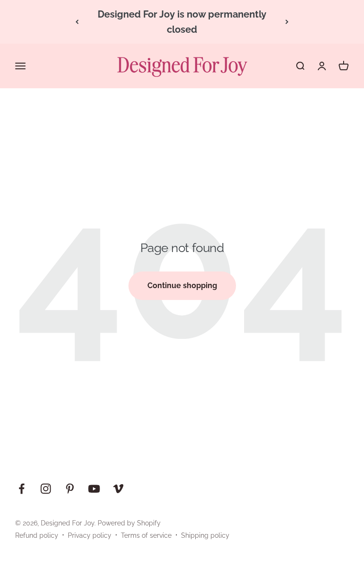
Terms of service (146, 535)
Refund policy (36, 535)
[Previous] (77, 22)
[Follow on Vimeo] (118, 488)
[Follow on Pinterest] (70, 488)
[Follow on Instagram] (45, 488)
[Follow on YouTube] (94, 488)
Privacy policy (89, 535)
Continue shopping (182, 285)
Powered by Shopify (129, 523)
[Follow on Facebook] (21, 488)
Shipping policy (205, 535)
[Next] (287, 22)
